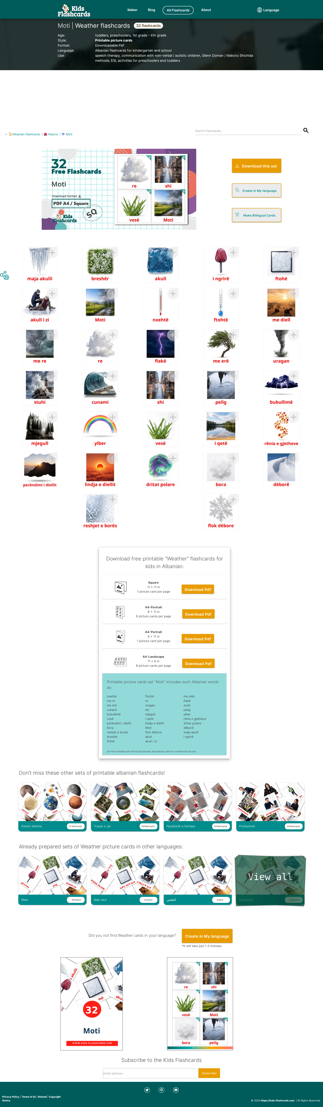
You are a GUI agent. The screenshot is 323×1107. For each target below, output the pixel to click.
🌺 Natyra (51, 134)
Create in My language (259, 191)
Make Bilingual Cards (259, 215)
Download (198, 589)
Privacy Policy (10, 1096)
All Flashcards (178, 10)
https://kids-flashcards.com (277, 1100)
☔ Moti (66, 134)
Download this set (259, 166)
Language (264, 10)
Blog (151, 10)
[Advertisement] (161, 96)
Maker (132, 10)
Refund (42, 1096)
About (206, 10)
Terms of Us (29, 1096)
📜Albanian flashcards (24, 134)
